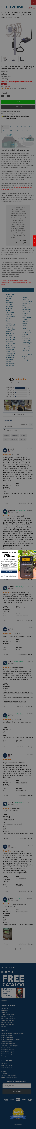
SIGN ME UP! (9, 571)
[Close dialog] (35, 551)
